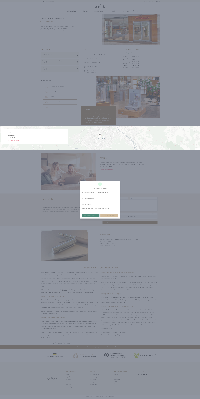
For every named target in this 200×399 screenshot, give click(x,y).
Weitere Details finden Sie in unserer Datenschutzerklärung (95, 208)
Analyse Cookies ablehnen (109, 215)
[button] (100, 135)
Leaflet (198, 149)
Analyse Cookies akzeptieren (90, 215)
